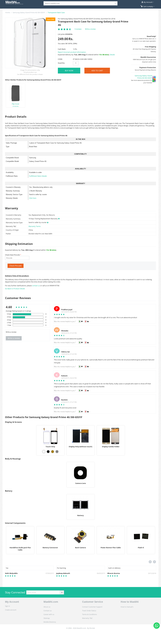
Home (7, 12)
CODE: (60, 59)
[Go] (62, 592)
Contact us (48, 610)
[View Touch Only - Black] (48, 451)
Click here (32, 198)
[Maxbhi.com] (14, 2)
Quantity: (61, 63)
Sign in (7, 606)
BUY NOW (69, 70)
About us (47, 607)
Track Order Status (89, 610)
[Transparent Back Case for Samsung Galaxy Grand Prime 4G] (30, 43)
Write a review (90, 29)
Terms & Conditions (89, 614)
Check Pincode (15, 266)
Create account (10, 610)
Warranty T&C (87, 618)
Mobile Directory (50, 622)
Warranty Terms (35, 226)
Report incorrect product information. (72, 52)
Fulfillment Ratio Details (38, 176)
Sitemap (47, 618)
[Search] (115, 3)
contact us (36, 285)
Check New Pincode (12, 255)
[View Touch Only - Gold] (52, 451)
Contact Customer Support (92, 607)
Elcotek (92, 628)
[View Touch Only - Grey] (57, 451)
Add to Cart (97, 70)
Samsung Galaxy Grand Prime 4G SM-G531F (29, 12)
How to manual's (127, 607)
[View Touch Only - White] (43, 451)
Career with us (49, 614)
